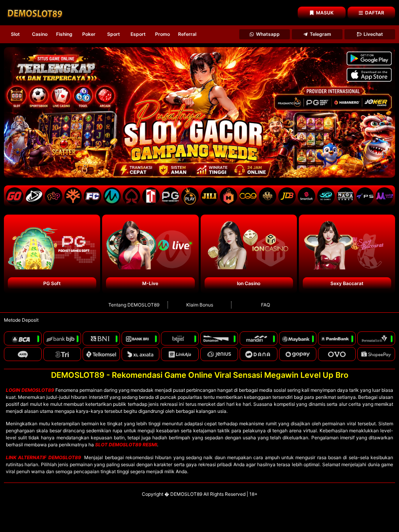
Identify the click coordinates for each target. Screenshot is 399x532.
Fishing (64, 34)
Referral (187, 34)
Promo (162, 34)
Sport (113, 34)
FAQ (265, 305)
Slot (15, 34)
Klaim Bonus (199, 305)
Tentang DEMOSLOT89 (133, 305)
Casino (40, 34)
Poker (88, 34)
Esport (138, 34)
